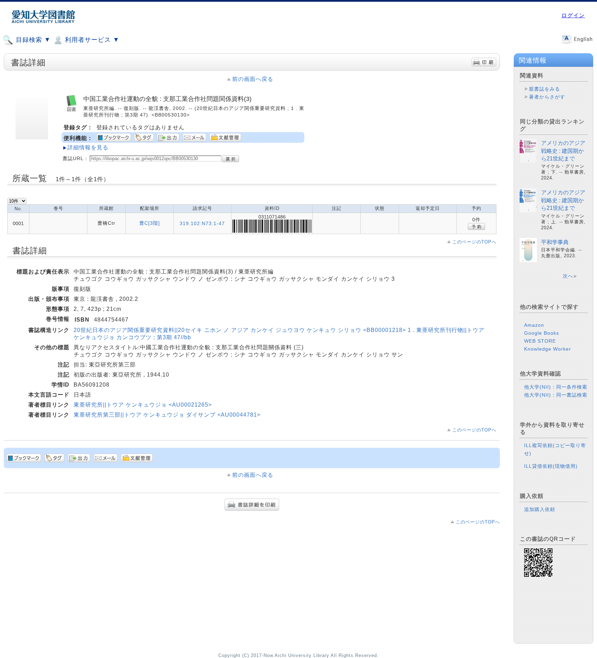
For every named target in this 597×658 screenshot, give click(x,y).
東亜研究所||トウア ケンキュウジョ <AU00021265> (143, 405)
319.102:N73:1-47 (202, 223)
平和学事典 (555, 242)
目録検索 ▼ (32, 39)
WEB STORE (540, 341)
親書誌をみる (544, 89)
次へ (568, 276)
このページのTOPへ (474, 241)
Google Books (541, 333)
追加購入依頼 (539, 509)
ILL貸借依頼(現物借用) (551, 466)
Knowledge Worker (547, 349)
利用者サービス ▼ (91, 39)
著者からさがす (547, 97)
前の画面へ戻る (252, 79)
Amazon (534, 325)
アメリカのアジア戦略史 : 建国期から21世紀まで (563, 150)
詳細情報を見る (87, 147)
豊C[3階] (149, 223)
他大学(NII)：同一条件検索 (555, 387)
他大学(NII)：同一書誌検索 (555, 395)
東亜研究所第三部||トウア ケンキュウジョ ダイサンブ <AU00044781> (167, 415)
